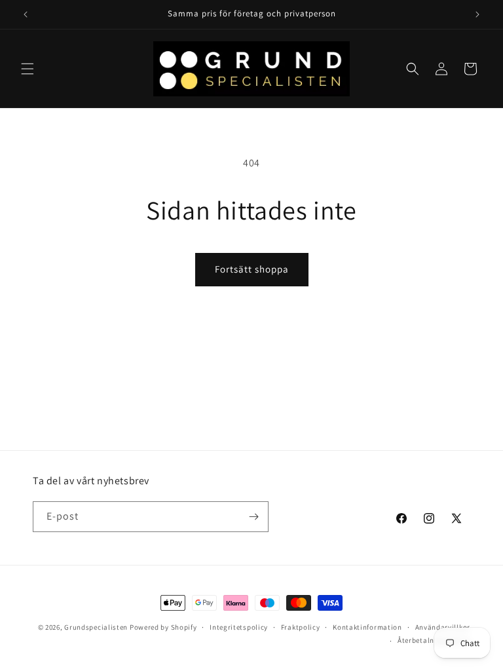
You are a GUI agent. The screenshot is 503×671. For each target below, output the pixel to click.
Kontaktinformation (367, 627)
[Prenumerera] (253, 516)
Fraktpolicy (300, 627)
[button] (27, 68)
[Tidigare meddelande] (25, 14)
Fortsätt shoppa (252, 269)
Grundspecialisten (96, 627)
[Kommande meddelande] (477, 14)
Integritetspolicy (239, 627)
